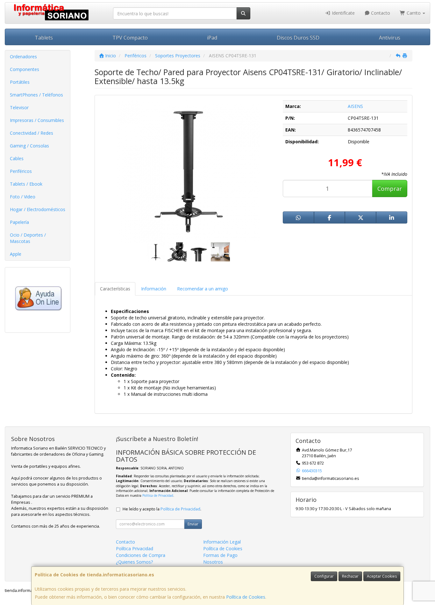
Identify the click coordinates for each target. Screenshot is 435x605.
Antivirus (389, 37)
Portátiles (20, 82)
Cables (17, 158)
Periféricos (21, 171)
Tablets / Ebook (26, 184)
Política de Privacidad (157, 495)
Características (115, 289)
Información (153, 289)
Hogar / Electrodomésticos (37, 209)
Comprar (389, 188)
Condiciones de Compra (140, 555)
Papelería (19, 222)
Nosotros (213, 562)
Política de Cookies (245, 597)
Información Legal (222, 542)
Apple (15, 254)
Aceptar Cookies (382, 576)
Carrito (413, 13)
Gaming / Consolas (29, 146)
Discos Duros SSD (298, 37)
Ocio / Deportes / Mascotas (28, 238)
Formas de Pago (220, 555)
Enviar (193, 524)
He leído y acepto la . (162, 509)
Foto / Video (22, 197)
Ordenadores (23, 56)
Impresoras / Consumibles (37, 120)
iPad (212, 37)
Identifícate (343, 13)
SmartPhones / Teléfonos (36, 95)
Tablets (44, 37)
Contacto (380, 13)
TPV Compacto (130, 37)
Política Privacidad (134, 548)
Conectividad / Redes (31, 133)
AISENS (355, 106)
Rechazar (350, 576)
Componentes (24, 69)
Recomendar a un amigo (202, 289)
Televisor (19, 107)
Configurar (324, 576)
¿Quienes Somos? (134, 562)
